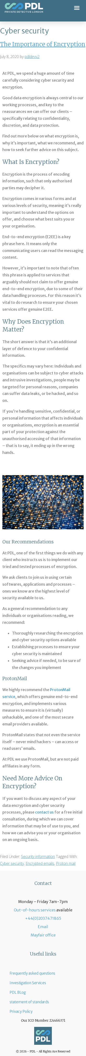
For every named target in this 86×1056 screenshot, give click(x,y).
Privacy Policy (21, 1011)
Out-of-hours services (35, 910)
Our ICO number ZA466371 (43, 1020)
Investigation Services (28, 983)
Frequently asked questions (32, 973)
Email (43, 926)
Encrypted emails (40, 863)
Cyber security (12, 863)
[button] (76, 7)
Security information (38, 856)
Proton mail (65, 863)
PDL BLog (18, 992)
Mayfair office (43, 935)
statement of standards (29, 1002)
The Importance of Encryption (42, 44)
